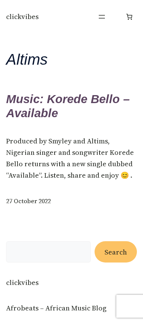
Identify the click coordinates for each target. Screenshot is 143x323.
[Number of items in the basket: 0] (129, 16)
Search (115, 252)
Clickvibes (22, 16)
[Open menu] (101, 16)
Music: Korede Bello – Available (68, 106)
